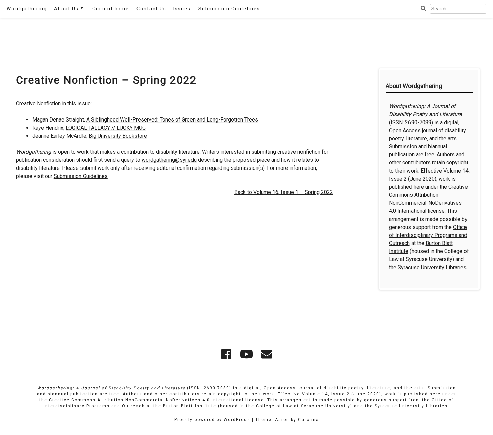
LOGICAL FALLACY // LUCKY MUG (106, 128)
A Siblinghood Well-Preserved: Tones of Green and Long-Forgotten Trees (172, 119)
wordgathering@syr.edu (169, 160)
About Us (66, 8)
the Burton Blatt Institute (184, 406)
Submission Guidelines (229, 8)
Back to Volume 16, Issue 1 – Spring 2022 (283, 192)
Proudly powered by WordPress (212, 419)
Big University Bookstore (118, 136)
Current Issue (110, 8)
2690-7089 (418, 122)
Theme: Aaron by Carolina (287, 419)
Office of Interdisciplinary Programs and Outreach (428, 235)
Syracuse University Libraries (432, 267)
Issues (182, 8)
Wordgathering (27, 8)
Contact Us (151, 8)
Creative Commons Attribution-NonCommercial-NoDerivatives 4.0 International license (156, 400)
